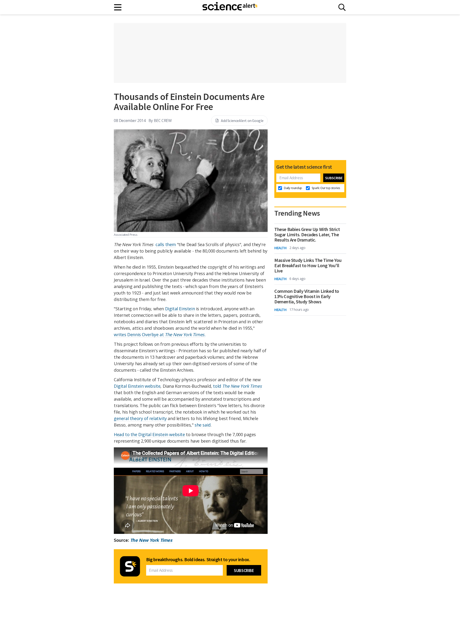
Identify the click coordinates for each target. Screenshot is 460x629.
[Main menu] (118, 7)
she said (203, 425)
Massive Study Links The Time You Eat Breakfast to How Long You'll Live (307, 265)
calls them (165, 244)
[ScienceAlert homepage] (230, 7)
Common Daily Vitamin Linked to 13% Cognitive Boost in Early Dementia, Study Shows (306, 296)
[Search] (342, 7)
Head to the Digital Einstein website (149, 434)
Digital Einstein (180, 309)
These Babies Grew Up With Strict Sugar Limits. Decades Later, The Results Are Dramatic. (307, 234)
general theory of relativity (140, 418)
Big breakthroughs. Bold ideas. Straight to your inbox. (198, 559)
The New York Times (151, 540)
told (237, 386)
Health (280, 247)
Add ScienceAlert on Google (242, 120)
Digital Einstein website (137, 386)
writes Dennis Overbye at (159, 334)
